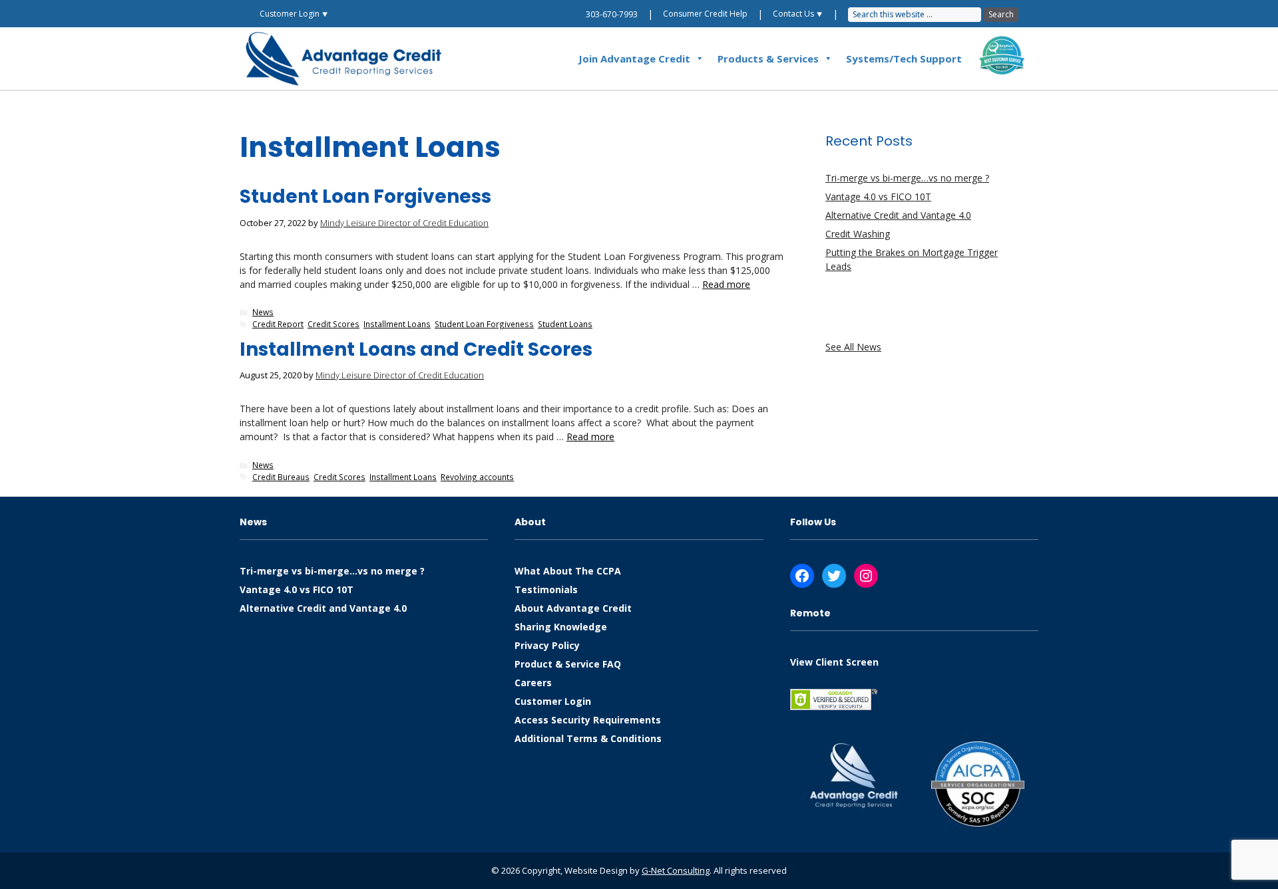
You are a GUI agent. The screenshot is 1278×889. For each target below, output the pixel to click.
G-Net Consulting (676, 870)
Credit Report (278, 323)
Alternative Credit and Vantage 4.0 (898, 215)
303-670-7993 (612, 14)
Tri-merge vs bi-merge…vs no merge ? (907, 178)
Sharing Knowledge (561, 626)
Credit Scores (333, 323)
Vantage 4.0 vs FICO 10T (878, 196)
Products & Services (768, 58)
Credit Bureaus (281, 476)
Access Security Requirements (588, 719)
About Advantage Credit (573, 608)
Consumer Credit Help (705, 13)
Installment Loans (397, 323)
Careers (533, 682)
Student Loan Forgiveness (365, 196)
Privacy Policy (547, 645)
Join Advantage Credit (634, 58)
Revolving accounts (477, 476)
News (263, 312)
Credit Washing (857, 233)
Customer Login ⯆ (294, 13)
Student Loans (565, 323)
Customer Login (553, 701)
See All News (853, 346)
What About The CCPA (568, 571)
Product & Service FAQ (568, 664)
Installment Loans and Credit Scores (416, 349)
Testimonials (546, 589)
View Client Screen (834, 662)
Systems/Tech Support (904, 58)
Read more (726, 284)
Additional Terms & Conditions (588, 738)
